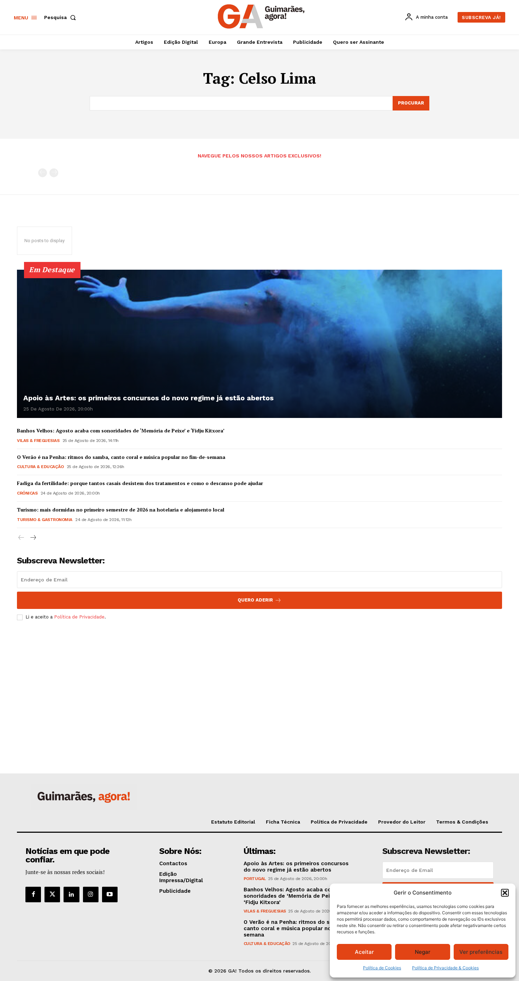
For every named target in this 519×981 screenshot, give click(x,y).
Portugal (255, 878)
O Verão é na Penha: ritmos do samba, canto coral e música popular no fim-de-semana (121, 457)
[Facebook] (33, 894)
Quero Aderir (255, 600)
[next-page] (32, 537)
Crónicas (27, 493)
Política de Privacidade (79, 617)
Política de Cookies (382, 967)
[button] (504, 892)
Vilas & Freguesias (38, 440)
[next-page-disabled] (53, 172)
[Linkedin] (71, 894)
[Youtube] (110, 894)
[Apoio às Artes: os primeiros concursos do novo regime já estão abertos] (259, 344)
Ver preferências (480, 952)
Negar (422, 952)
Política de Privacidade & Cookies (445, 967)
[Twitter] (52, 894)
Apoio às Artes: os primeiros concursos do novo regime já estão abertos (148, 398)
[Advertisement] (259, 678)
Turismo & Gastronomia (44, 519)
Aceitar (364, 952)
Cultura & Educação (40, 466)
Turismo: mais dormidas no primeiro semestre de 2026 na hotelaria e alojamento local (120, 509)
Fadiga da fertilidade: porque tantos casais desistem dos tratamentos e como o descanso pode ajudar (140, 483)
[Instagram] (91, 894)
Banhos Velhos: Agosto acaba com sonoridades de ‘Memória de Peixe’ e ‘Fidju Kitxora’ (121, 430)
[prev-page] (42, 172)
